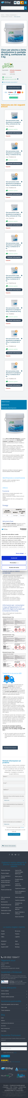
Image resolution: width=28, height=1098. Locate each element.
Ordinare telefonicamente (7, 996)
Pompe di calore (5, 913)
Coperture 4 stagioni (20, 888)
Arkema (17, 944)
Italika (2, 936)
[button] (18, 2)
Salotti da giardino (19, 897)
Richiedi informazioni (14, 87)
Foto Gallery (3, 1031)
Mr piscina (17, 931)
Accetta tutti (14, 558)
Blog (3, 1015)
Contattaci (6, 1087)
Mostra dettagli (20, 553)
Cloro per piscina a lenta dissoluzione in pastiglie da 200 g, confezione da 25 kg (13, 309)
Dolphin (3, 934)
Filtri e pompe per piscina (5, 898)
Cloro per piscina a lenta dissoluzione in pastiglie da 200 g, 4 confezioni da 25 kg (13, 373)
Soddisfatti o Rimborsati (11, 972)
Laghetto (17, 936)
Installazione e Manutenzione (7, 1023)
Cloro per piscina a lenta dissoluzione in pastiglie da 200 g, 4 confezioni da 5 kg (13, 183)
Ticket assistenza (5, 1010)
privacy (15, 1052)
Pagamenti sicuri (8, 960)
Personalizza (13, 562)
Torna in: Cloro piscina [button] (9, 845)
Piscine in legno (5, 873)
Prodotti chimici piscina (19, 880)
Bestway (17, 947)
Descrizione (5, 402)
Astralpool (3, 941)
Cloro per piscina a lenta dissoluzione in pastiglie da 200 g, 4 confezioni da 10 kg (13, 278)
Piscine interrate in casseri (5, 885)
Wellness (3, 1020)
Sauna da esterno (19, 916)
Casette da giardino (20, 900)
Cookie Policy (22, 1087)
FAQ (11, 1087)
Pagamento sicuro (14, 94)
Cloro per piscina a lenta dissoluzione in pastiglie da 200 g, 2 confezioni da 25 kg (13, 341)
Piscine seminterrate (6, 889)
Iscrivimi (5, 1056)
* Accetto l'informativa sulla (15, 827)
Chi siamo (5, 1085)
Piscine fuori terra (5, 870)
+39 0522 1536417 (11, 957)
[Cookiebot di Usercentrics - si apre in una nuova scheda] (20, 529)
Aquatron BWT (4, 947)
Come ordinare (5, 991)
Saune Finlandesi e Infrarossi (20, 912)
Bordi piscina (4, 902)
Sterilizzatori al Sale (6, 910)
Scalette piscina (5, 907)
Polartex (17, 934)
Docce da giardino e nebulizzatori (20, 892)
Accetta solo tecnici (14, 567)
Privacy (22, 827)
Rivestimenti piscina (6, 904)
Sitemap (20, 1089)
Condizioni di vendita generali (17, 1085)
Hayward (3, 944)
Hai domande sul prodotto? (10, 82)
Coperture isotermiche (18, 884)
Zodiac (3, 931)
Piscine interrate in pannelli (5, 877)
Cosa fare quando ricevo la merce (10, 1004)
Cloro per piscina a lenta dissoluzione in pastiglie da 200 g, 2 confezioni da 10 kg (13, 245)
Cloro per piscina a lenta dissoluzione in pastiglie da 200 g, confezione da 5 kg (13, 122)
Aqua (16, 941)
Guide (2, 1017)
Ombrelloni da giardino (18, 903)
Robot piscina (18, 876)
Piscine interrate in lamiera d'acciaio (5, 881)
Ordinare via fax (5, 993)
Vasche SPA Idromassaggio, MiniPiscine (19, 872)
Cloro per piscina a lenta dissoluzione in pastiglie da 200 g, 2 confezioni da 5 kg (13, 152)
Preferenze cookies (12, 1089)
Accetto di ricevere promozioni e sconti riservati (15, 830)
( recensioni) (15, 1061)
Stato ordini (4, 1007)
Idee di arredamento (5, 1028)
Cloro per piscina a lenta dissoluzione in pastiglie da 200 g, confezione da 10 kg (13, 214)
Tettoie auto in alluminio (18, 908)
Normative (3, 1025)
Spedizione (5, 405)
